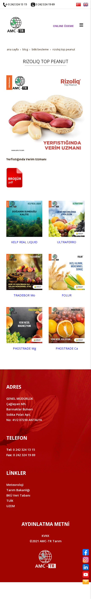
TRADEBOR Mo (24, 295)
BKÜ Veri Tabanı (18, 495)
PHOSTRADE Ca (67, 348)
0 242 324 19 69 (45, 4)
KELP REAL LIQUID (24, 242)
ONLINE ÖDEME (63, 26)
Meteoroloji (14, 485)
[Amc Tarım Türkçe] (78, 4)
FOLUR (67, 295)
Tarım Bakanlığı (18, 490)
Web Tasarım (52, 590)
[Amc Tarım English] (86, 4)
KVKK (45, 536)
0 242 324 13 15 (17, 4)
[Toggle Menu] (81, 24)
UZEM (10, 506)
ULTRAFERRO (66, 242)
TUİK (9, 501)
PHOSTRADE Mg (24, 348)
